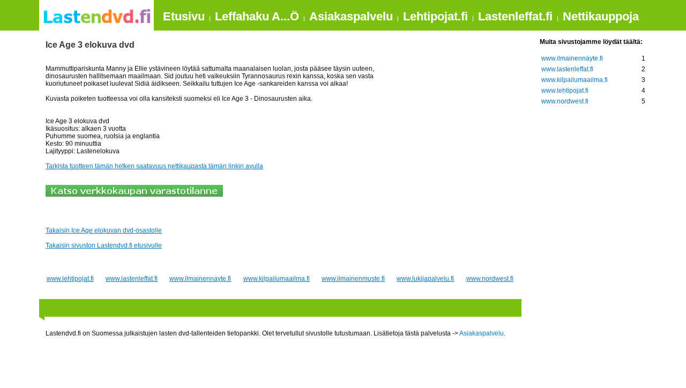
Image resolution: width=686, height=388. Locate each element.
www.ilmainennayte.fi (200, 278)
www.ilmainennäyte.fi (572, 58)
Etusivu (184, 16)
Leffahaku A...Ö (257, 16)
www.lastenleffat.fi (132, 278)
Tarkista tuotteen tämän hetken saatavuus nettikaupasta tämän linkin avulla (154, 166)
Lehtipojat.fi (435, 16)
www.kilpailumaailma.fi (276, 278)
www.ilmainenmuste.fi (353, 278)
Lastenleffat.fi (515, 16)
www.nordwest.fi (489, 278)
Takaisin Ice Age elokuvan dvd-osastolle (104, 230)
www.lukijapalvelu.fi (425, 278)
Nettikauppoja (601, 16)
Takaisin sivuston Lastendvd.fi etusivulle (104, 245)
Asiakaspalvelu (351, 16)
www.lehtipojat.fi (70, 278)
